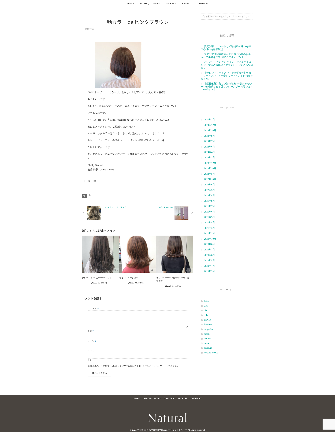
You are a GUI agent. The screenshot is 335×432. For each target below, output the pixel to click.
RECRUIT (187, 3)
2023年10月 (210, 168)
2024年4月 (209, 152)
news (206, 343)
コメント (93, 308)
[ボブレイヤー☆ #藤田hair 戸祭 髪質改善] (174, 254)
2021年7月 (209, 206)
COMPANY (203, 3)
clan (206, 310)
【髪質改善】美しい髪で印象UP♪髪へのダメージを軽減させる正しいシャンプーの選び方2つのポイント (227, 86)
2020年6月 (209, 255)
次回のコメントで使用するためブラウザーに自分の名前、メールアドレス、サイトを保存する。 (133, 366)
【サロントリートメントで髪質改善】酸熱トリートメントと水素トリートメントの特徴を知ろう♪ (227, 76)
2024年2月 (209, 157)
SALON (143, 3)
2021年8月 (209, 201)
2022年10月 (210, 179)
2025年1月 (209, 119)
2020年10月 (210, 239)
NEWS (156, 3)
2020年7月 (209, 250)
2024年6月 (209, 147)
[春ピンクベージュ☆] (137, 254)
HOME (130, 3)
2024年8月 (209, 136)
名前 (91, 330)
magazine (208, 329)
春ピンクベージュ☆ (128, 277)
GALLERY (171, 3)
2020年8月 (209, 244)
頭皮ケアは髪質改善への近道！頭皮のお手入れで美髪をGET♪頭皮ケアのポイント (226, 56)
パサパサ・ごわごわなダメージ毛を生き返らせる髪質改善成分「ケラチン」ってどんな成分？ (227, 65)
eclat (206, 315)
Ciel (84, 196)
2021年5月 (209, 217)
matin (207, 334)
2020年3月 (209, 271)
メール (92, 341)
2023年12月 (210, 163)
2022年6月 (209, 184)
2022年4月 (209, 195)
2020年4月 (209, 266)
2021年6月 (209, 212)
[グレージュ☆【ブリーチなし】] (100, 254)
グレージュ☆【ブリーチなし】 (97, 277)
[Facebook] (84, 181)
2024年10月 (210, 130)
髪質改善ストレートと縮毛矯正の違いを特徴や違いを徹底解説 (226, 48)
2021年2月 (209, 233)
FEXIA (207, 320)
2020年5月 (209, 260)
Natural (207, 338)
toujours (208, 348)
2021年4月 (209, 222)
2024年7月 (209, 141)
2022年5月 (209, 190)
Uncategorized (211, 352)
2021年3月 (209, 228)
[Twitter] (89, 181)
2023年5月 (209, 174)
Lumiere (208, 324)
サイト (91, 351)
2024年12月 (210, 125)
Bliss (206, 301)
